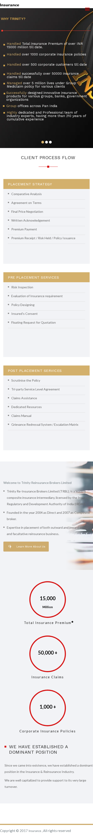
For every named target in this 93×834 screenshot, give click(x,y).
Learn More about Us (30, 546)
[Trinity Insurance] (9, 4)
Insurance (35, 831)
